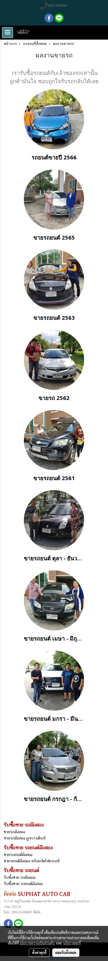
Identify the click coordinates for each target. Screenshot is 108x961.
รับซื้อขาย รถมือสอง (19, 877)
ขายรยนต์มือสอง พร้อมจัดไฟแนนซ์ (32, 861)
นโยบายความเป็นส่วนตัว (37, 943)
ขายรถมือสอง (14, 831)
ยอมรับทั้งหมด (65, 952)
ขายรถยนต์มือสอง (18, 854)
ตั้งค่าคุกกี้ (39, 952)
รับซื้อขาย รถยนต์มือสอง (23, 883)
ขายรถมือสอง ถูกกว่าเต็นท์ (24, 838)
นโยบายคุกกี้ (72, 943)
